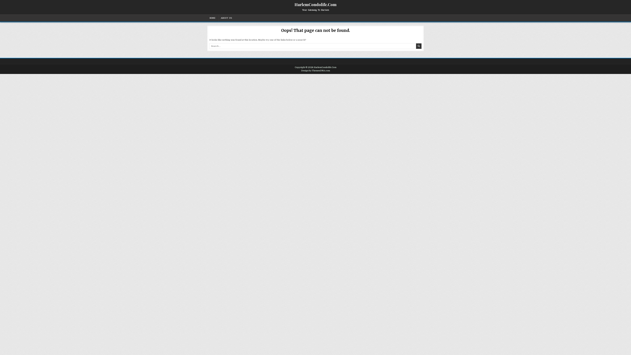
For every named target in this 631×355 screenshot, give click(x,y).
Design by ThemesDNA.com (315, 71)
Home (212, 18)
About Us (226, 18)
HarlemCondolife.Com (315, 4)
